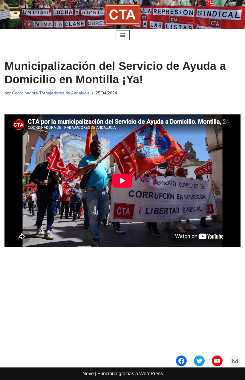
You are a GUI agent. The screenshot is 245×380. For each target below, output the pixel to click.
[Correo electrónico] (235, 361)
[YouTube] (217, 361)
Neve (88, 373)
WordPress (151, 373)
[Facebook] (181, 361)
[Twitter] (199, 361)
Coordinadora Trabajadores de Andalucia (51, 93)
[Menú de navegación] (123, 35)
